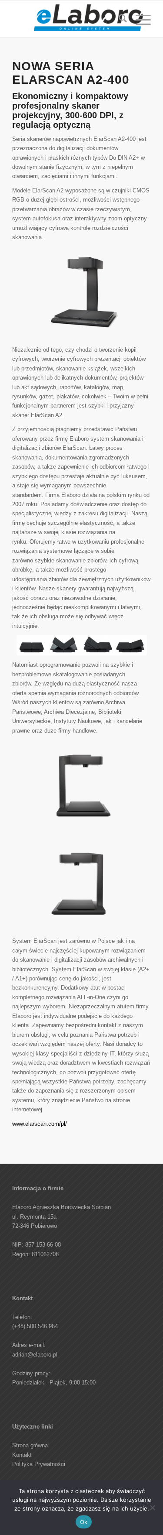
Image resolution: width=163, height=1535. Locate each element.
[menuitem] (118, 20)
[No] (152, 1507)
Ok (84, 1521)
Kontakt (22, 1455)
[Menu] (139, 20)
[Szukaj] (118, 20)
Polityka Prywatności (38, 1464)
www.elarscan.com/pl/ (39, 1123)
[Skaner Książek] (89, 20)
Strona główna (30, 1445)
